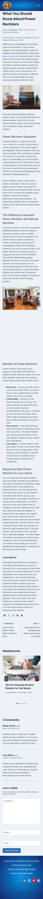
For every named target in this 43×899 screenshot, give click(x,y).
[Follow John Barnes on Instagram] (13, 615)
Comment (9, 801)
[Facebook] (24, 880)
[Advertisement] (21, 335)
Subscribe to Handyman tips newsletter (21, 861)
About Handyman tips (21, 865)
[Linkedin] (38, 880)
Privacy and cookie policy (21, 873)
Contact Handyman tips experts (21, 869)
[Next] (37, 678)
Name (7, 832)
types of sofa (8, 56)
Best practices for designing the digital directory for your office (32, 630)
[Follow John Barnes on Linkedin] (17, 615)
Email (7, 843)
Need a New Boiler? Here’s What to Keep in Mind (10, 630)
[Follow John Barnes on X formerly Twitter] (9, 615)
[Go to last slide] (6, 678)
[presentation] (21, 668)
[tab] (17, 703)
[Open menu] (38, 5)
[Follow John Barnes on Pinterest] (22, 615)
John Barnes (11, 692)
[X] (29, 880)
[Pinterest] (34, 880)
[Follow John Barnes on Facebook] (4, 615)
